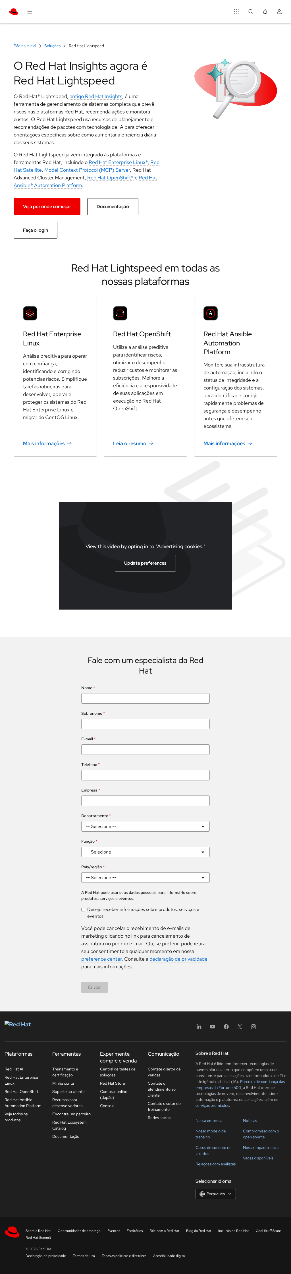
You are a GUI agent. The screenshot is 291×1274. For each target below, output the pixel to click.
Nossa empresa (209, 1120)
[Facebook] (226, 1028)
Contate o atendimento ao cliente (162, 1089)
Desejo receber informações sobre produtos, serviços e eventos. (143, 912)
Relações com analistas (216, 1164)
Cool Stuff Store (268, 1231)
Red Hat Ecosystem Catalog (69, 1125)
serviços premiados (212, 1105)
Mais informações (44, 443)
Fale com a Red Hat (164, 1231)
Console (107, 1105)
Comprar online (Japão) (113, 1094)
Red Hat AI (14, 1069)
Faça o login (35, 230)
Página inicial (25, 45)
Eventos (113, 1231)
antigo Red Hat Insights (96, 96)
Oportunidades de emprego (79, 1231)
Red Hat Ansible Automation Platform (227, 343)
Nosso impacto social (261, 1147)
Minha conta (63, 1083)
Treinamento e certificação (65, 1072)
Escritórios (135, 1231)
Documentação (113, 207)
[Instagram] (253, 1028)
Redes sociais (159, 1117)
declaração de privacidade (178, 959)
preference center (101, 959)
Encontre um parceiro (71, 1113)
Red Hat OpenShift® (110, 177)
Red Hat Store (112, 1083)
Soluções (52, 45)
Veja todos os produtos (16, 1116)
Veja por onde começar (47, 207)
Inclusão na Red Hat (233, 1231)
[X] (239, 1028)
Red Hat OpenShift (142, 334)
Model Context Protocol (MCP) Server (87, 170)
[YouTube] (212, 1028)
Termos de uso (84, 1256)
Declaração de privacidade (46, 1256)
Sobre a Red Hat (38, 1231)
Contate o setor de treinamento (164, 1106)
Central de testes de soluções (118, 1072)
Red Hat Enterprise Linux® (118, 162)
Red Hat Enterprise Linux (21, 1080)
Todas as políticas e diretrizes (124, 1256)
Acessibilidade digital (169, 1256)
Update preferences (145, 563)
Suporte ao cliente (68, 1091)
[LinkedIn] (199, 1028)
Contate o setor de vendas (164, 1072)
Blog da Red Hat (198, 1231)
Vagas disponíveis (258, 1158)
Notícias (250, 1120)
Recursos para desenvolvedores (67, 1102)
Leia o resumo (129, 443)
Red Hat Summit (38, 1237)
